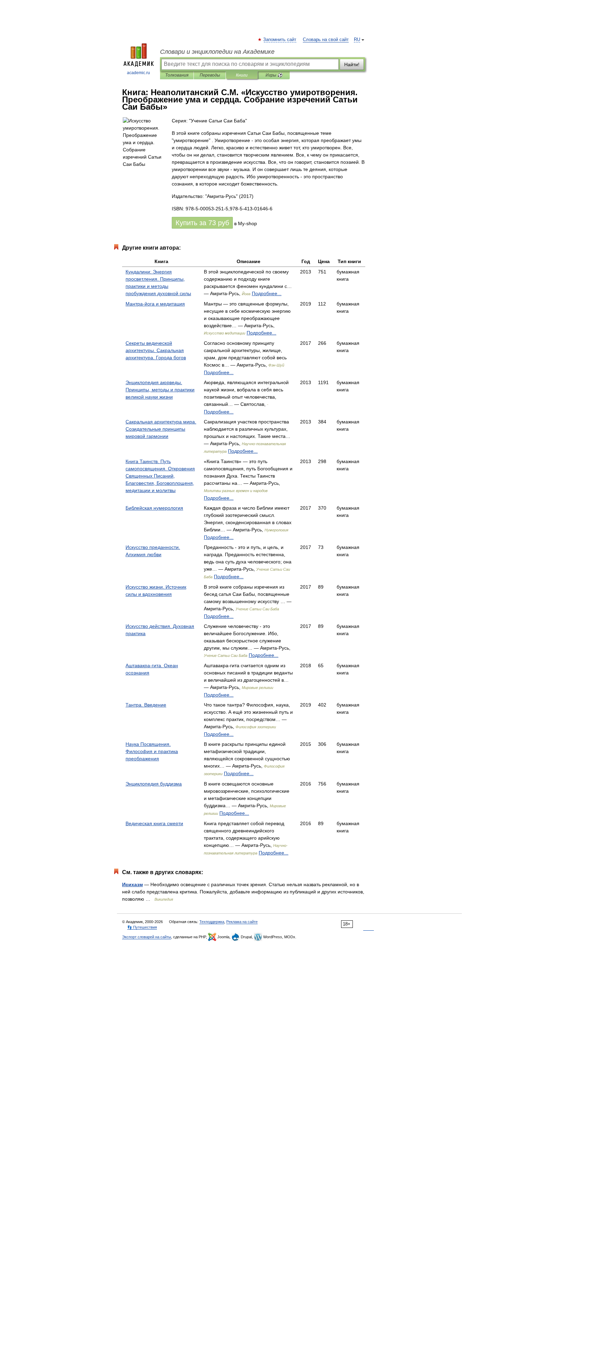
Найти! (351, 64)
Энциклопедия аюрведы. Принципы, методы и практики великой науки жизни (160, 390)
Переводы (210, 75)
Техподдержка (211, 922)
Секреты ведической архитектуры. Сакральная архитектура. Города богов (156, 350)
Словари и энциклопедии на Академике (217, 51)
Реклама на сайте (242, 922)
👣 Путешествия (142, 927)
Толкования (176, 75)
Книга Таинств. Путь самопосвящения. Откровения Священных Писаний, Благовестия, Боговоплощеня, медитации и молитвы (160, 476)
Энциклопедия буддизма (154, 784)
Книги (242, 75)
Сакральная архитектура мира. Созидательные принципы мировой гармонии (161, 429)
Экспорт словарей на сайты (146, 937)
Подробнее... (266, 293)
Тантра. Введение (146, 705)
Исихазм (132, 884)
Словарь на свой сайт (326, 39)
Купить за (202, 223)
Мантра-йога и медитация (155, 304)
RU (357, 39)
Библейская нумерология (154, 508)
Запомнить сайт (280, 39)
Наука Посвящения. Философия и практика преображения (152, 751)
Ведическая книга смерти (154, 823)
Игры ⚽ (274, 75)
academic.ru (138, 72)
